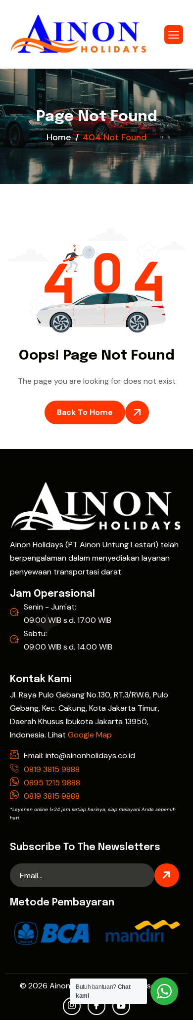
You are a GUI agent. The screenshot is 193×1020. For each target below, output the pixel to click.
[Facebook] (96, 1006)
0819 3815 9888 (52, 769)
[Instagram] (72, 1006)
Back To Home (85, 412)
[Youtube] (121, 1006)
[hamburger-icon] (173, 34)
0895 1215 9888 (52, 782)
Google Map (90, 735)
